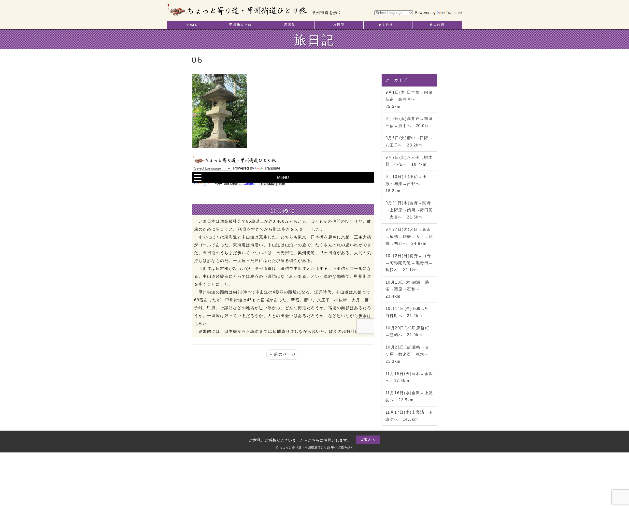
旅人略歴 (437, 25)
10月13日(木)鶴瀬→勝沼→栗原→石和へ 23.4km (407, 289)
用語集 (290, 25)
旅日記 (339, 25)
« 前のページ (283, 354)
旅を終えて (388, 25)
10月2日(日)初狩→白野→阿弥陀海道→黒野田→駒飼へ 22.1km (409, 263)
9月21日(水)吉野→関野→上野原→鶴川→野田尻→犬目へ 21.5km (409, 210)
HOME (191, 25)
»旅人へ (368, 439)
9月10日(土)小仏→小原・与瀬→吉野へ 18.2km (406, 183)
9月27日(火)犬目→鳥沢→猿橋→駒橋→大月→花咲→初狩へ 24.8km (409, 236)
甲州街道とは (240, 25)
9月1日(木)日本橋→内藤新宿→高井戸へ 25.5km (409, 99)
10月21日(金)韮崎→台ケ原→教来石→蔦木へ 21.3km (409, 354)
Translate (454, 13)
